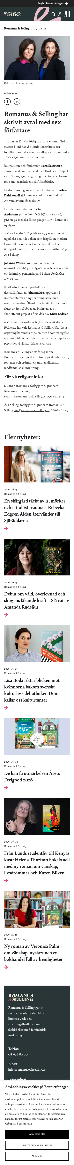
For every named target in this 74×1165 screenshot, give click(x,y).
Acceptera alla (37, 1134)
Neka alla (37, 1156)
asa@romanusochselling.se (31, 410)
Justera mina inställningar (37, 1145)
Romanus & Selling (16, 352)
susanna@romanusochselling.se (24, 396)
